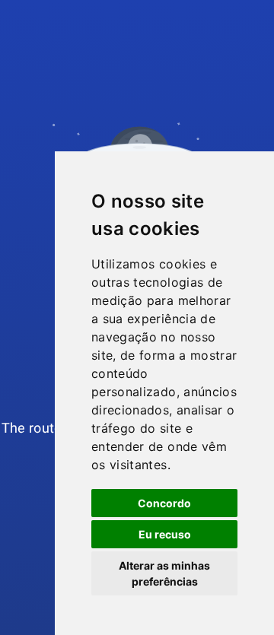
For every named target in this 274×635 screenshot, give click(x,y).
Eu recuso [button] (165, 534)
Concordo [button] (164, 503)
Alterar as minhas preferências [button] (164, 573)
